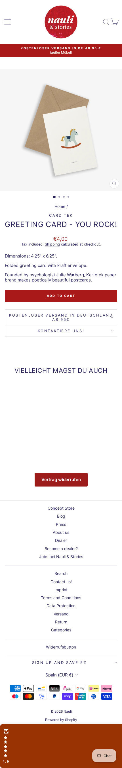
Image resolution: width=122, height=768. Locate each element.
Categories (61, 629)
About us (61, 532)
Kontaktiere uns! (61, 331)
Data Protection (61, 605)
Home (59, 206)
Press (61, 524)
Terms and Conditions (61, 597)
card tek (61, 215)
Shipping (52, 244)
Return (61, 621)
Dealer (61, 540)
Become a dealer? (61, 548)
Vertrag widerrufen (61, 479)
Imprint (61, 589)
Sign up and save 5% (59, 662)
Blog (61, 516)
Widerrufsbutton (61, 647)
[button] (61, 746)
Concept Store (61, 508)
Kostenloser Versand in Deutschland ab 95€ (61, 317)
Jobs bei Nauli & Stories (61, 556)
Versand (61, 613)
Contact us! (61, 581)
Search (61, 573)
